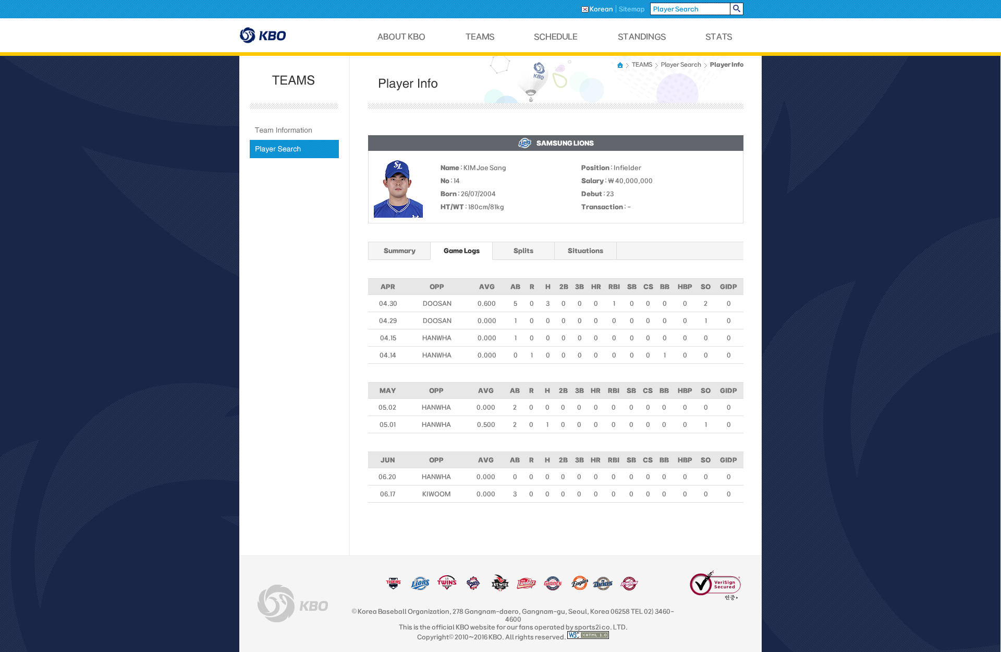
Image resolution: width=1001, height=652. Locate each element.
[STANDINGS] (642, 36)
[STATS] (719, 36)
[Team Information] (294, 130)
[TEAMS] (480, 36)
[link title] (393, 588)
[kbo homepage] (293, 603)
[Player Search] (294, 149)
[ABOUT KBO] (401, 36)
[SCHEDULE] (556, 36)
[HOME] (621, 65)
